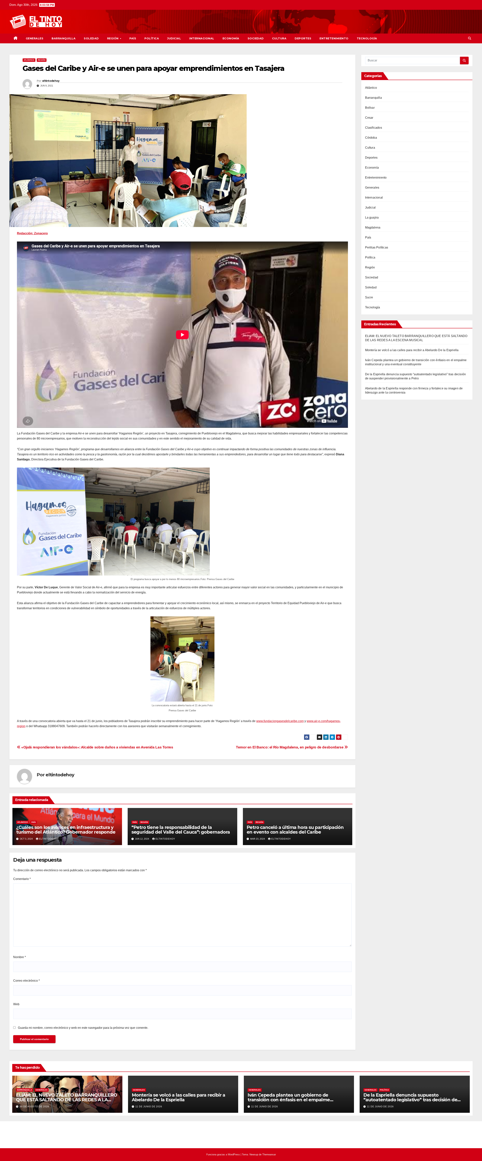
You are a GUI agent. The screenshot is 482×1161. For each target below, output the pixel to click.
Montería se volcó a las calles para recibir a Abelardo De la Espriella (412, 350)
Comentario (22, 878)
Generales (34, 38)
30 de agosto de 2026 (34, 1106)
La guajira (372, 217)
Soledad (91, 38)
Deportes (303, 38)
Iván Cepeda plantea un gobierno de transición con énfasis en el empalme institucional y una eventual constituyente (294, 1099)
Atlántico (29, 60)
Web (16, 1004)
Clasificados (373, 127)
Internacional (201, 38)
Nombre (19, 957)
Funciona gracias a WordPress (223, 1154)
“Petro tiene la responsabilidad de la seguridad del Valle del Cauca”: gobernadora (180, 830)
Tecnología (367, 38)
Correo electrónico (26, 980)
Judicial (174, 38)
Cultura (279, 38)
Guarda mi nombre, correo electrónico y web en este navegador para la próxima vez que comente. (83, 1027)
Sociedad (256, 38)
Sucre (369, 297)
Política (151, 38)
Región (113, 38)
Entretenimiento (334, 38)
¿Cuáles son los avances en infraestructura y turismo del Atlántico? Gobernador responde (65, 830)
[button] (469, 38)
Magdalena (373, 227)
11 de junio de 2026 (148, 1106)
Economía (231, 38)
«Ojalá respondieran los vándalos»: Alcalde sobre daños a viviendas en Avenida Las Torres (97, 747)
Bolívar (370, 107)
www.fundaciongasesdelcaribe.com (280, 721)
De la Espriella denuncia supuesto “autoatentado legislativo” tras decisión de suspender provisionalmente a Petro (410, 1099)
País (132, 38)
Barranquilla (64, 38)
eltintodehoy (50, 81)
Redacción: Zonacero (32, 233)
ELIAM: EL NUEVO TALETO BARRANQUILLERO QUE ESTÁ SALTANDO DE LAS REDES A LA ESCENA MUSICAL (66, 1099)
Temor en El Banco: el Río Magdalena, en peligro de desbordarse (290, 747)
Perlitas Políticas (376, 247)
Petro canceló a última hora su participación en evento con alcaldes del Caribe (295, 830)
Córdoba (371, 137)
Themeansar (269, 1154)
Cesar (369, 117)
